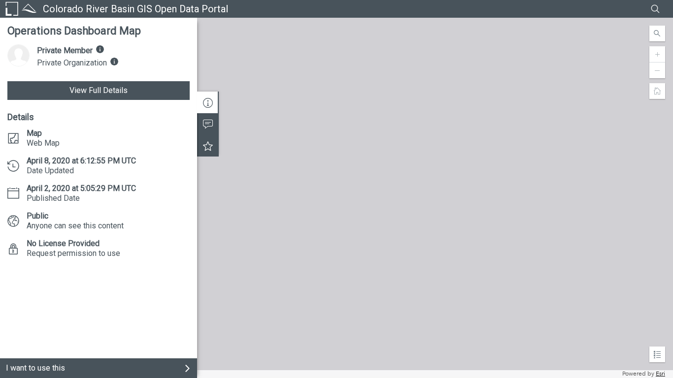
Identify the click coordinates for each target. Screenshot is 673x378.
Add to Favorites (208, 146)
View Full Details (98, 90)
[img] (100, 49)
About (208, 102)
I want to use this (35, 368)
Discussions (208, 124)
